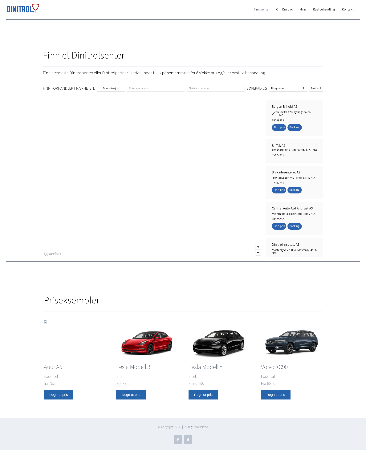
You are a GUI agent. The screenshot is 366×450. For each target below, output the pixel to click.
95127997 (278, 155)
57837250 (278, 183)
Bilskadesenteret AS (286, 172)
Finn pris (279, 127)
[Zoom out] (258, 252)
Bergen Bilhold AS (284, 106)
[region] (153, 178)
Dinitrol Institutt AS (285, 244)
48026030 (278, 219)
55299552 (278, 120)
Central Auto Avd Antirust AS (292, 208)
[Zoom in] (258, 246)
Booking (294, 127)
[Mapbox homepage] (52, 254)
